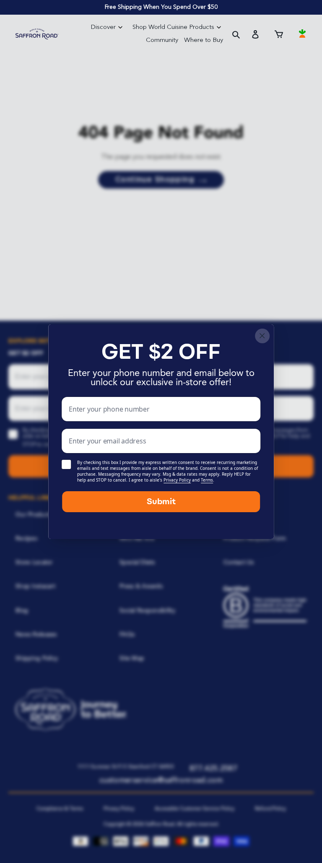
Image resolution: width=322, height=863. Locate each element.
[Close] (262, 336)
